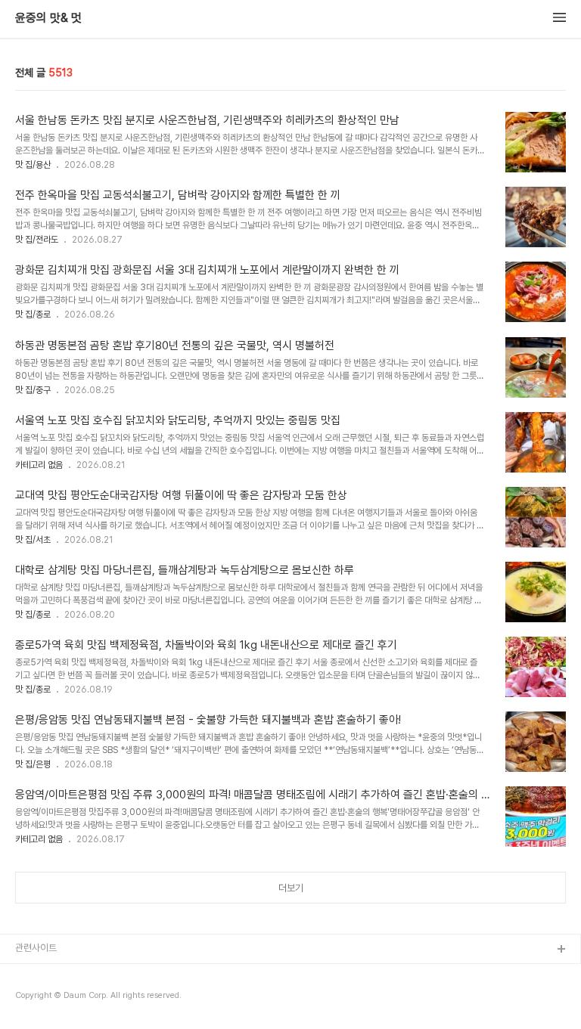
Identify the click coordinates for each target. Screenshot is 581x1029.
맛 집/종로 (33, 314)
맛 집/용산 (33, 165)
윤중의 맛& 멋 (48, 18)
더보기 (290, 888)
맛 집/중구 (33, 390)
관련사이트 (36, 947)
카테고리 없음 (39, 465)
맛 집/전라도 (36, 239)
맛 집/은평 (33, 764)
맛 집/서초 (33, 540)
